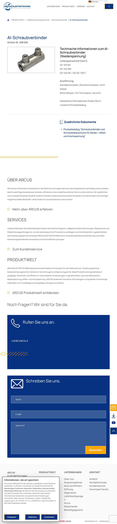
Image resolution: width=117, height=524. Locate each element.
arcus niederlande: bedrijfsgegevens (73, 506)
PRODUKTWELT (68, 6)
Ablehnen (32, 517)
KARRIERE (81, 6)
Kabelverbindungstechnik (38, 20)
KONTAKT (91, 6)
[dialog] (30, 499)
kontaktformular (98, 482)
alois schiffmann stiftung (73, 487)
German (94, 2)
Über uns (69, 479)
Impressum (104, 521)
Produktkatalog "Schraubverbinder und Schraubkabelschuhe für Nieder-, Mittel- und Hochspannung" (85, 133)
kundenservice (97, 485)
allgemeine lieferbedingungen (73, 496)
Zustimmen (49, 517)
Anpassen (11, 517)
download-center (99, 489)
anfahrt (93, 479)
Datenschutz (91, 521)
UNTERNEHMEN (53, 6)
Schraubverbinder (59, 20)
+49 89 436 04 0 (19, 340)
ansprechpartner (73, 482)
